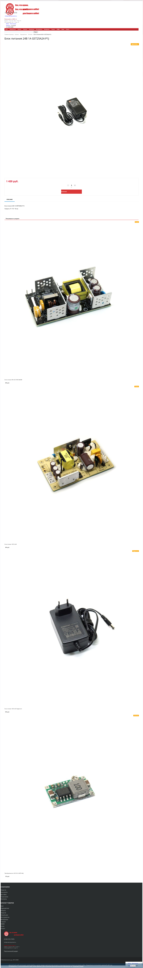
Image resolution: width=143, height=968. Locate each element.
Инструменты (39, 29)
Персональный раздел (11, 951)
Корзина (8, 25)
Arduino (19, 29)
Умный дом (31, 29)
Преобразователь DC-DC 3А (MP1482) (14, 873)
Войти (7, 23)
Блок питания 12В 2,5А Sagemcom (13, 708)
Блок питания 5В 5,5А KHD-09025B (13, 379)
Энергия (25, 29)
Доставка (4, 894)
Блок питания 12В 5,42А (11, 544)
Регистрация (13, 23)
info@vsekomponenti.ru (11, 16)
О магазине (4, 897)
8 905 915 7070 (11, 13)
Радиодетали (13, 29)
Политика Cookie (78, 966)
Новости (3, 890)
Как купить (4, 892)
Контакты (4, 899)
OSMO (58, 29)
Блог (6, 29)
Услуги (67, 29)
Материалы (46, 29)
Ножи (63, 29)
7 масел (53, 29)
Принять (133, 965)
